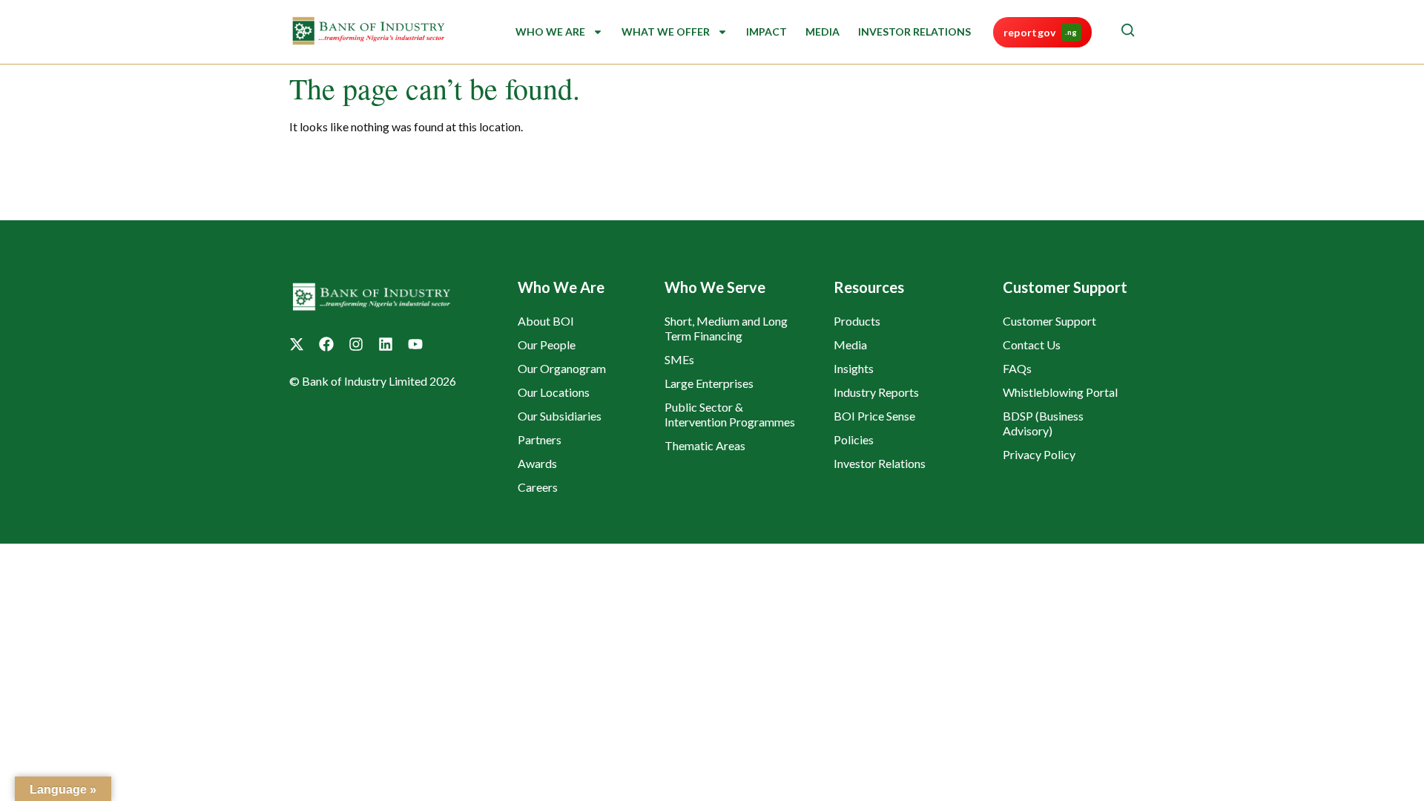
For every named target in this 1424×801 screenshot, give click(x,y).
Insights (854, 368)
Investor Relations (914, 31)
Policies (854, 439)
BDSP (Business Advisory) (1043, 423)
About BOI (546, 321)
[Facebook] (326, 344)
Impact (766, 31)
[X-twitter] (296, 344)
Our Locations (554, 392)
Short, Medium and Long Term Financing (726, 328)
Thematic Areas (705, 445)
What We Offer (666, 31)
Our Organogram (562, 368)
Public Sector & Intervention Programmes (730, 414)
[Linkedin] (385, 344)
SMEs (679, 359)
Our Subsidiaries (559, 416)
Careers (538, 487)
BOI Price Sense (874, 416)
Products (857, 321)
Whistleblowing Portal (1060, 392)
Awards (537, 463)
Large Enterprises (709, 383)
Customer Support (1049, 321)
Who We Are (550, 31)
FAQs (1017, 368)
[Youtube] (415, 344)
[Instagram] (356, 344)
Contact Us (1032, 344)
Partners (539, 439)
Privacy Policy (1039, 454)
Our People (547, 344)
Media (822, 31)
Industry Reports (876, 392)
